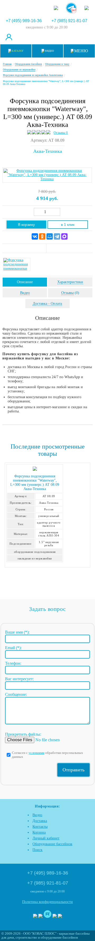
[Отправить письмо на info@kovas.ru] (60, 37)
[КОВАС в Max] (56, 5)
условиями (36, 753)
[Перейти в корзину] (86, 37)
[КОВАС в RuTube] (86, 5)
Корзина (39, 832)
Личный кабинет (45, 838)
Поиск (37, 850)
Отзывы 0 (61, 133)
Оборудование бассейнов (52, 844)
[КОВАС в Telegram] (71, 6)
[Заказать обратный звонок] (73, 37)
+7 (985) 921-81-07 (69, 20)
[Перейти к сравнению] (34, 37)
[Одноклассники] (42, 236)
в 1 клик (67, 224)
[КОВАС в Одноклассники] (60, 916)
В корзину (26, 224)
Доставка (39, 821)
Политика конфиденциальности (47, 902)
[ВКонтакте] (35, 236)
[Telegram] (57, 236)
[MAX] (64, 236)
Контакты (40, 827)
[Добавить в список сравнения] (24, 248)
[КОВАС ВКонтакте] (55, 916)
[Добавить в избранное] (69, 248)
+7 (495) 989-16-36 (24, 20)
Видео (37, 815)
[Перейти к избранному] (47, 37)
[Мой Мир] (49, 236)
